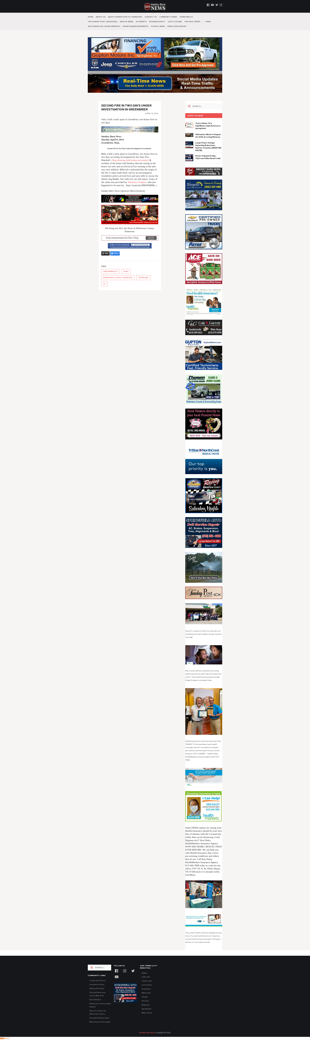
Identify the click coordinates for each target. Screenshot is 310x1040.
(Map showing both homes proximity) (130, 160)
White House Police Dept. (100, 1022)
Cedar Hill (146, 977)
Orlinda (145, 997)
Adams (144, 973)
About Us (101, 17)
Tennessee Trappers (137, 182)
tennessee (143, 277)
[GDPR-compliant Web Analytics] (5, 1038)
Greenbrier (146, 989)
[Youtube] (212, 4)
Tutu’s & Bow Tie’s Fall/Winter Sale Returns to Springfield (208, 126)
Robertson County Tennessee (118, 277)
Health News (126, 22)
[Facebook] (208, 4)
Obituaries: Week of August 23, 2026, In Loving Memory (208, 135)
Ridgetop (146, 1005)
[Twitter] (216, 4)
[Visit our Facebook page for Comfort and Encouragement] (129, 129)
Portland (145, 1001)
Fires (208, 22)
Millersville (146, 993)
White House (147, 1013)
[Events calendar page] (129, 238)
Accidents (141, 22)
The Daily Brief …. (193, 22)
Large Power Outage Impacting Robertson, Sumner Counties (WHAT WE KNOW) (208, 147)
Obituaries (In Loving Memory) (104, 26)
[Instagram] (221, 4)
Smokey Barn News (147, 1032)
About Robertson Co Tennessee (125, 17)
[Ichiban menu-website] (129, 214)
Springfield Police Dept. (99, 1018)
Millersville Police (96, 989)
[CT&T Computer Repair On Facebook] (129, 199)
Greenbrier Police (97, 985)
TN (104, 284)
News (126, 271)
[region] (203, 172)
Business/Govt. (157, 22)
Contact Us (151, 17)
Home (90, 17)
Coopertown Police (97, 981)
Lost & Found (175, 22)
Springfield (146, 1009)
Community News (168, 17)
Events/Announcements (136, 26)
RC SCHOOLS (95, 1000)
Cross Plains (147, 985)
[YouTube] (116, 976)
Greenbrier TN (110, 271)
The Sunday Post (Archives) (102, 22)
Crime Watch (186, 17)
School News (158, 26)
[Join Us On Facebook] (129, 246)
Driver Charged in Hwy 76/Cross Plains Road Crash (208, 157)
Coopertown (147, 981)
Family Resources (176, 26)
